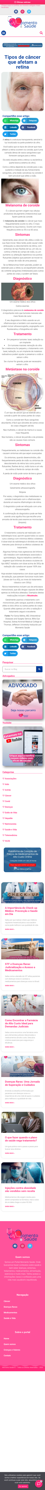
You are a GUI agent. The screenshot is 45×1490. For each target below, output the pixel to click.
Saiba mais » (10, 929)
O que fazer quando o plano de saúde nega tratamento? (21, 1139)
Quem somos (10, 1344)
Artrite (8, 790)
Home (6, 1338)
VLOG (7, 841)
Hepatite (9, 818)
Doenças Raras (10, 1307)
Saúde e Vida (11, 829)
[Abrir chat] (38, 1484)
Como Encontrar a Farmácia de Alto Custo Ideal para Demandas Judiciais (21, 1023)
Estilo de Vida (11, 812)
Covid (7, 801)
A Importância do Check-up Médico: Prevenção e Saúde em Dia (21, 911)
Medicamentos (10, 1312)
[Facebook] (16, 12)
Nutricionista (10, 824)
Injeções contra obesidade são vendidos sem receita (20, 1190)
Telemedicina (11, 835)
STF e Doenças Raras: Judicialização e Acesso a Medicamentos (20, 967)
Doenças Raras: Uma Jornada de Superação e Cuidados (22, 1083)
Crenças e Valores (12, 1350)
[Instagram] (22, 12)
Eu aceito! (23, 1486)
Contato (7, 1355)
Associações (10, 778)
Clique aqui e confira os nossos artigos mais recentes (20, 6)
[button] (3, 33)
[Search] (39, 669)
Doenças (9, 807)
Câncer (8, 795)
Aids (7, 784)
